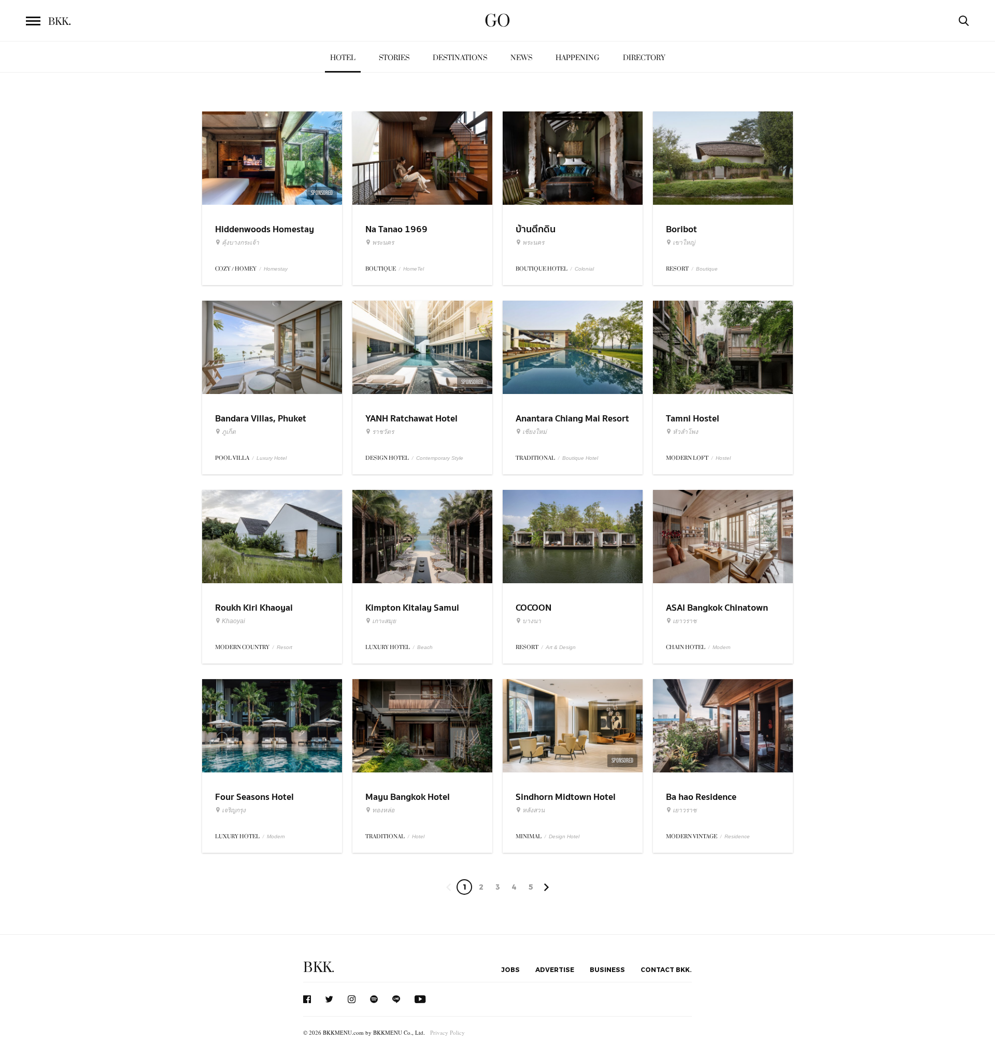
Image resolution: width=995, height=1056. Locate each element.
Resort (284, 647)
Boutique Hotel (580, 458)
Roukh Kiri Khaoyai (254, 607)
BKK (59, 21)
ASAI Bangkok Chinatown (717, 607)
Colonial (584, 269)
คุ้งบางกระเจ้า (240, 243)
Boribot (681, 229)
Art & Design (561, 647)
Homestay (276, 269)
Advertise (554, 969)
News (521, 57)
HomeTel (413, 269)
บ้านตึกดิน (536, 229)
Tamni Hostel (692, 418)
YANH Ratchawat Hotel (411, 418)
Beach (425, 647)
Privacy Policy (447, 1032)
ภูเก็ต (229, 432)
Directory (644, 57)
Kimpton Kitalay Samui (412, 607)
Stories (394, 57)
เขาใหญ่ (684, 243)
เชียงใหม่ (534, 432)
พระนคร (383, 243)
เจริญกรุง (234, 810)
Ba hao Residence (701, 797)
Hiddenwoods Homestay (264, 229)
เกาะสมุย (384, 621)
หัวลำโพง (685, 432)
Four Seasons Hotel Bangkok (254, 804)
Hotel (343, 57)
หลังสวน (533, 810)
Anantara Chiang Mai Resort (572, 418)
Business (607, 969)
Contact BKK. (666, 969)
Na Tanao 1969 (396, 229)
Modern (722, 647)
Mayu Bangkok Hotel (407, 797)
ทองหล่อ (383, 810)
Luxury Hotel (272, 458)
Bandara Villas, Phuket (260, 418)
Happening (578, 57)
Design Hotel (564, 836)
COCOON (533, 607)
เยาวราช (684, 621)
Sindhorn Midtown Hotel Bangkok (566, 804)
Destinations (460, 57)
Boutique (707, 269)
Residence (737, 836)
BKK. (318, 967)
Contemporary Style (439, 458)
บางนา (531, 621)
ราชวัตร (383, 432)
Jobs (510, 969)
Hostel (723, 458)
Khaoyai (233, 621)
